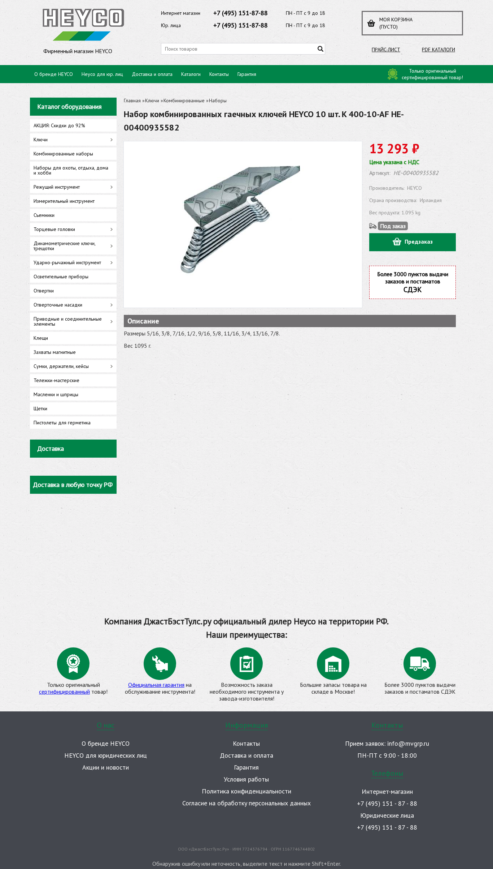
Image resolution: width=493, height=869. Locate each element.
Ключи (152, 100)
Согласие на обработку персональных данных (246, 803)
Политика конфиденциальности (246, 791)
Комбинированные (184, 100)
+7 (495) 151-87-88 (240, 13)
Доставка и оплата (152, 74)
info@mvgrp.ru (408, 743)
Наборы (218, 100)
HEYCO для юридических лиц (105, 755)
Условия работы (246, 779)
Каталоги (191, 74)
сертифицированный (64, 691)
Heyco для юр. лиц (102, 74)
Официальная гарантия (156, 684)
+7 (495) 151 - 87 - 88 (387, 803)
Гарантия (246, 74)
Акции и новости (105, 767)
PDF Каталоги (438, 49)
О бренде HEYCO (53, 74)
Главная (132, 100)
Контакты (219, 74)
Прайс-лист (386, 49)
